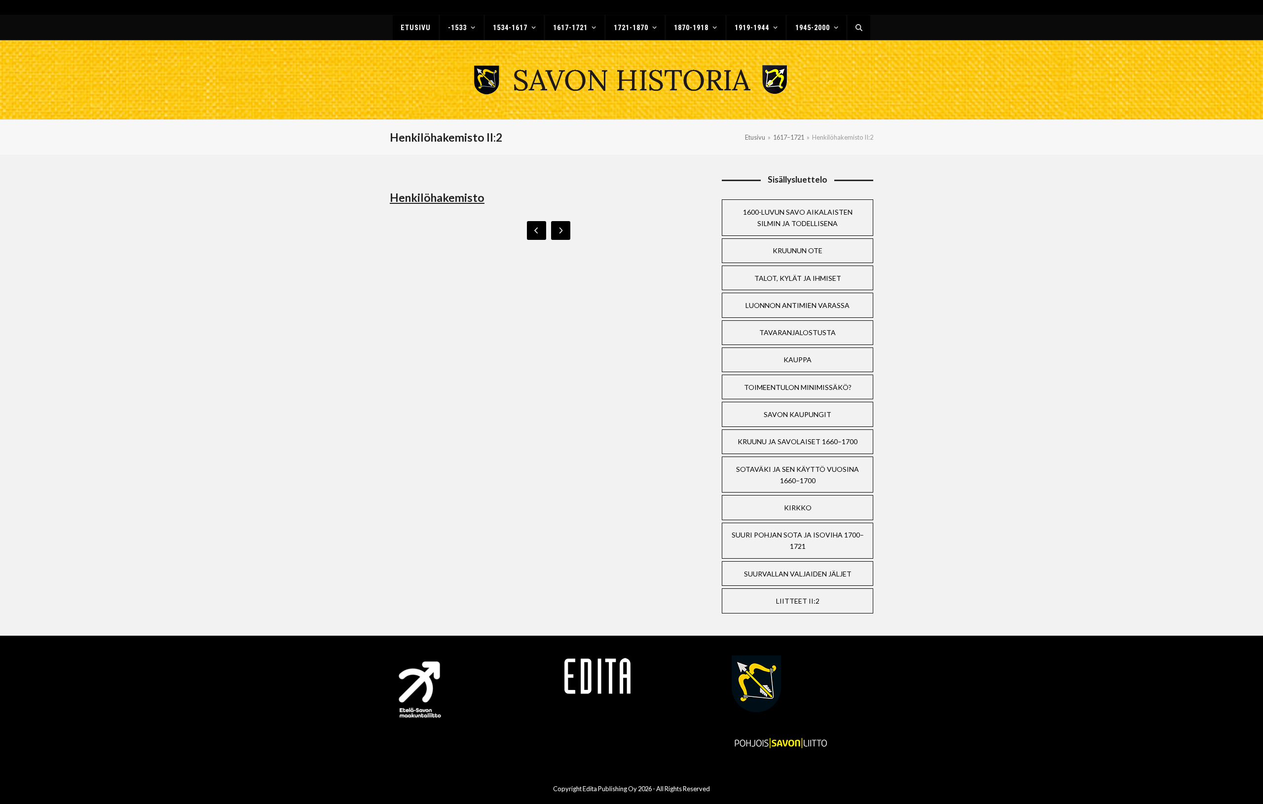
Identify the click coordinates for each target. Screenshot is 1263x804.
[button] (859, 27)
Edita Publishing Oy (610, 789)
